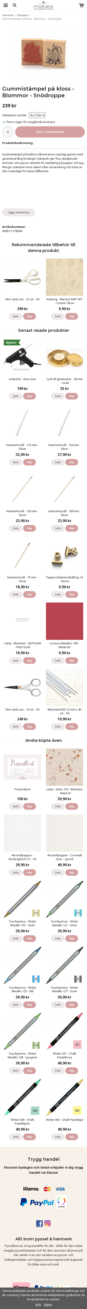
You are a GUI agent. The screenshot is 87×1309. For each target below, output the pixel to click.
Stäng (48, 1305)
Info (16, 316)
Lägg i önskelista (18, 212)
